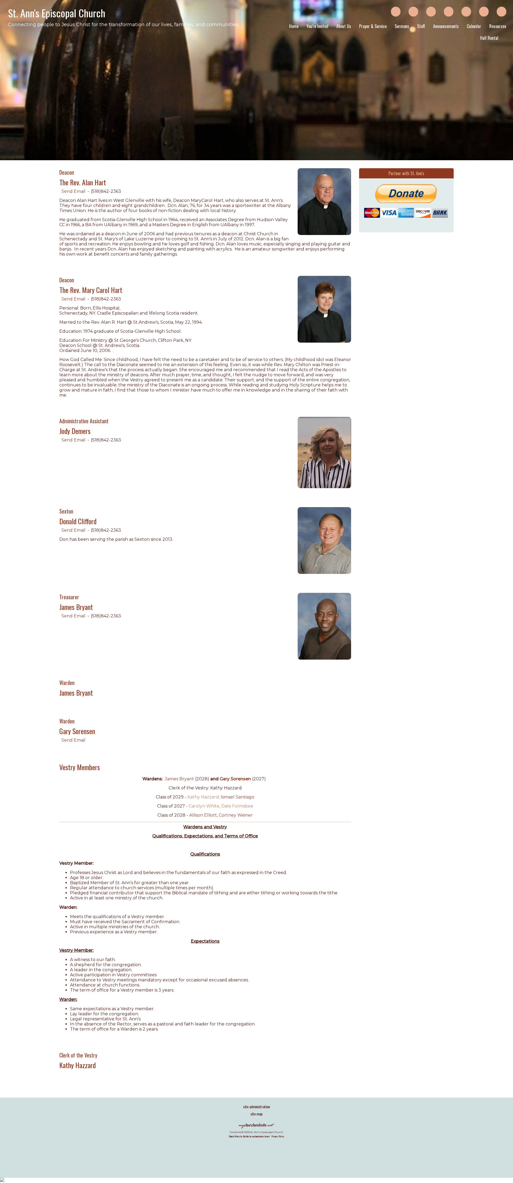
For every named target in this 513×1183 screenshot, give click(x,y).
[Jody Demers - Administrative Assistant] (324, 486)
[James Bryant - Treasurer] (324, 658)
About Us (343, 26)
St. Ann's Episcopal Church (56, 12)
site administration (256, 1106)
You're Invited (317, 26)
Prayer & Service (373, 26)
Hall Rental (489, 38)
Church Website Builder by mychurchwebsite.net (249, 1136)
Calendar (474, 26)
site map (256, 1114)
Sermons (402, 26)
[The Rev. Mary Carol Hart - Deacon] (324, 341)
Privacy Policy (277, 1136)
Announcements (446, 26)
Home (293, 26)
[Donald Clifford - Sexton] (324, 572)
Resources (497, 26)
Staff (421, 26)
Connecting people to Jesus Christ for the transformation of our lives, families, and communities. (123, 25)
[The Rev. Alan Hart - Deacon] (324, 233)
